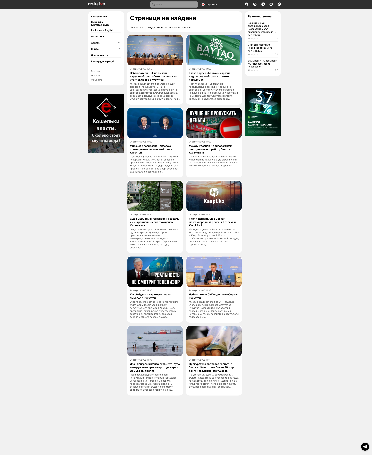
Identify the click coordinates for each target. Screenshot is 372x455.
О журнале (96, 79)
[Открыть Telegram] (365, 447)
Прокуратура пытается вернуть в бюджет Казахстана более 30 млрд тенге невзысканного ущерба (212, 367)
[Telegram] (263, 4)
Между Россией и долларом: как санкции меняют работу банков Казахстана (210, 149)
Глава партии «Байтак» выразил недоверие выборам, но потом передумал (209, 76)
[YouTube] (271, 5)
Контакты (95, 75)
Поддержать (211, 4)
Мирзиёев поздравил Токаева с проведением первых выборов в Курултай (151, 149)
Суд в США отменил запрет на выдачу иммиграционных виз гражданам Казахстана (154, 222)
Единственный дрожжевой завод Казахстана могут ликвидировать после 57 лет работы (262, 28)
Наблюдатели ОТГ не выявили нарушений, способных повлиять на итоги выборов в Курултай (153, 76)
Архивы (95, 42)
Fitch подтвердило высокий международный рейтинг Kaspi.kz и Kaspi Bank (212, 222)
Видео (95, 48)
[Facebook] (246, 5)
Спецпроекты (99, 55)
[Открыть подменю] (119, 36)
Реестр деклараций (103, 61)
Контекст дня (99, 16)
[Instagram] (255, 5)
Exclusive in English (102, 30)
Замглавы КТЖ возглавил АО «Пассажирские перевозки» (262, 63)
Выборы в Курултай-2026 (100, 23)
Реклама (95, 71)
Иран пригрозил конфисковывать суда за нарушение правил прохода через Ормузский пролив (155, 367)
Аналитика (97, 36)
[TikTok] (279, 4)
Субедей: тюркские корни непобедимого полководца (260, 47)
